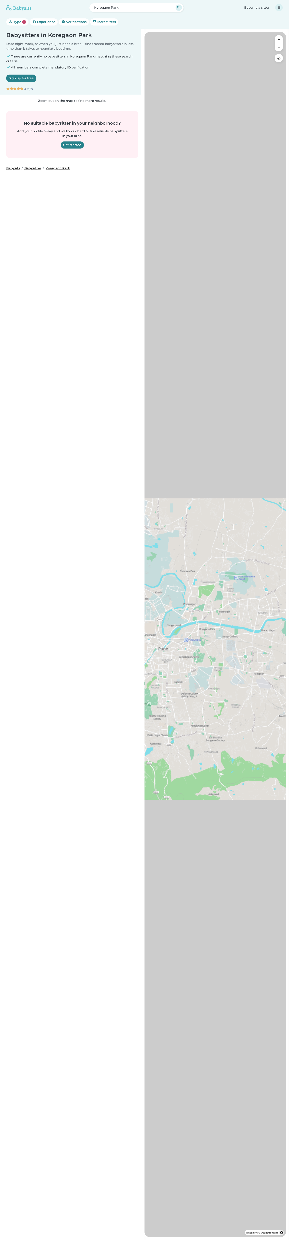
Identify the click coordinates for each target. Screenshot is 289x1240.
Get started (72, 145)
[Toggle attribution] (281, 1232)
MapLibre (251, 1232)
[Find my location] (279, 58)
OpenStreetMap (269, 1232)
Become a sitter (257, 7)
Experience (45, 22)
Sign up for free (21, 78)
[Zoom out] (279, 47)
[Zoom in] (279, 39)
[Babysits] (18, 7)
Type (19, 22)
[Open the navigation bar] (279, 7)
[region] (215, 634)
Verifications (76, 22)
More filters (106, 22)
